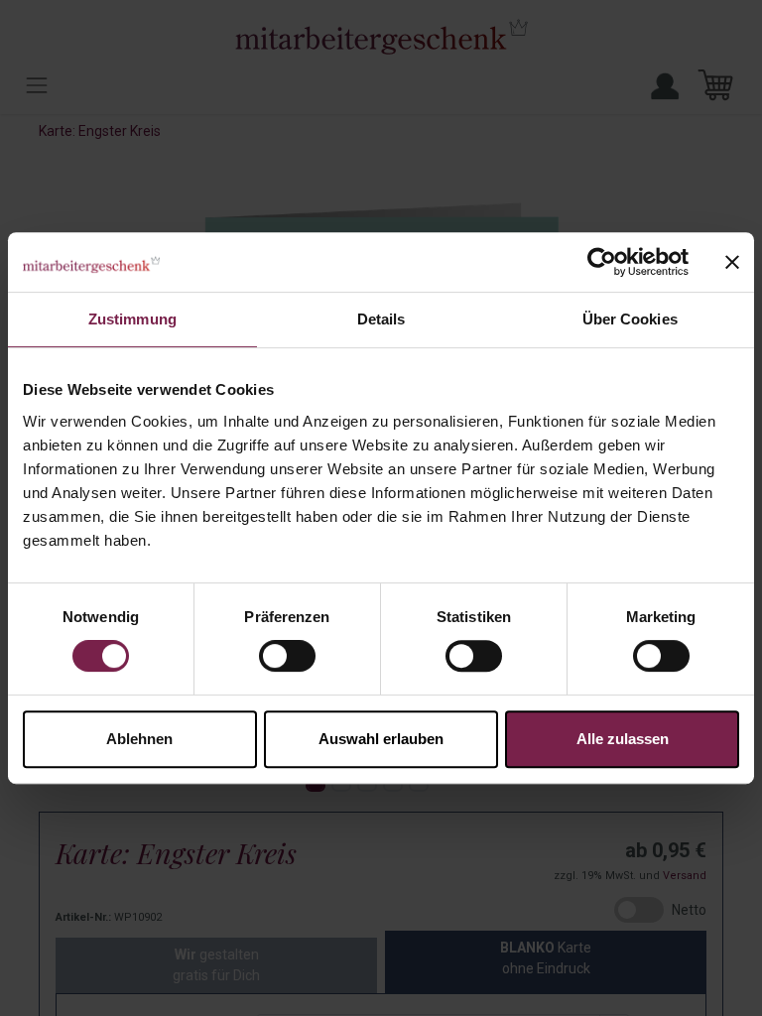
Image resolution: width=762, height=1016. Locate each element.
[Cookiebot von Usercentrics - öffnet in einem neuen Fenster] (602, 262)
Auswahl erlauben (381, 738)
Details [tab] (381, 319)
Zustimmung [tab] (132, 319)
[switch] (287, 656)
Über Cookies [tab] (630, 319)
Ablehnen (139, 738)
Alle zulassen (622, 738)
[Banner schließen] (732, 262)
